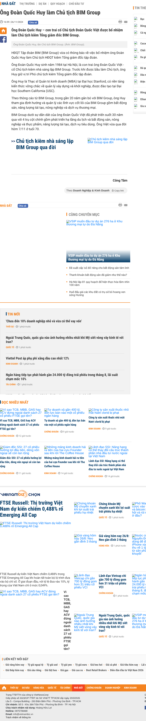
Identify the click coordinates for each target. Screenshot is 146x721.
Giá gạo (64, 670)
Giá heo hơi (96, 665)
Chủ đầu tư (76, 4)
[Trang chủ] (3, 31)
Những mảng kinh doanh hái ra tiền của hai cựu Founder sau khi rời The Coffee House (64, 462)
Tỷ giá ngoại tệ (35, 665)
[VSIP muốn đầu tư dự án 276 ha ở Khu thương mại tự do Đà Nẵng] (98, 241)
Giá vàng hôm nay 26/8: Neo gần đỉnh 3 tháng (114, 538)
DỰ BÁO (26, 687)
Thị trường (27, 4)
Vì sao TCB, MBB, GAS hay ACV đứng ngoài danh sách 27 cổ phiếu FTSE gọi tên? (19, 425)
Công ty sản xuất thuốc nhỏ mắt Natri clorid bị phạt (107, 419)
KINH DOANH (130, 687)
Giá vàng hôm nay (15, 665)
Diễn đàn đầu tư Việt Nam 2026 (126, 670)
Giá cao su (77, 670)
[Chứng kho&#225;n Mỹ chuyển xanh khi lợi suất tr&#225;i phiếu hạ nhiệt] (85, 509)
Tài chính (11, 384)
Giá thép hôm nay (15, 670)
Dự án (42, 4)
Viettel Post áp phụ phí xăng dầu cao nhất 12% (37, 358)
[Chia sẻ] (3, 39)
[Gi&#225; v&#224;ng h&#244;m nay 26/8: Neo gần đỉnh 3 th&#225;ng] (85, 541)
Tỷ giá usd (52, 665)
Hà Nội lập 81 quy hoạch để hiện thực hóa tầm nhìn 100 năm (99, 284)
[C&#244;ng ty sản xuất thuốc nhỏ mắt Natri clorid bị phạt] (109, 411)
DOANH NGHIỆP (112, 687)
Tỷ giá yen (66, 665)
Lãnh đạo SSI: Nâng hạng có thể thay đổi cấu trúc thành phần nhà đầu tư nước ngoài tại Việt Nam (107, 465)
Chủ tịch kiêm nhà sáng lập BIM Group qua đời (44, 144)
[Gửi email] (125, 22)
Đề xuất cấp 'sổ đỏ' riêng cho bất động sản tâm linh (99, 268)
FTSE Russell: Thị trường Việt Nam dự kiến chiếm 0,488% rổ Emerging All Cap (31, 509)
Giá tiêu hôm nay (129, 665)
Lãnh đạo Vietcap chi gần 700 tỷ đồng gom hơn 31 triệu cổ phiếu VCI (112, 581)
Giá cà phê (111, 665)
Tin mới (13, 314)
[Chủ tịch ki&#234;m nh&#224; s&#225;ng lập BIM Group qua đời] (103, 154)
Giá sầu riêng (34, 670)
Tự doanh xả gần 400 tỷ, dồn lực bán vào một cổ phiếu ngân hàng (64, 422)
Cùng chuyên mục (84, 214)
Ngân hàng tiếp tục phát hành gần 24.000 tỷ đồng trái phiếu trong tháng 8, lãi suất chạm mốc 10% (62, 377)
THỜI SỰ (14, 687)
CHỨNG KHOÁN (94, 687)
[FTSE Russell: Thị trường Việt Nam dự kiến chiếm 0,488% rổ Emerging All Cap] (35, 545)
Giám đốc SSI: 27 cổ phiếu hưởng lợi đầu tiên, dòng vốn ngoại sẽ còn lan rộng (20, 462)
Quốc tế (10, 347)
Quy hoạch (57, 4)
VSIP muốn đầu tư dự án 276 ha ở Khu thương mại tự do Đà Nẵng (94, 258)
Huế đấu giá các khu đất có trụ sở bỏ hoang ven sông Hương (97, 294)
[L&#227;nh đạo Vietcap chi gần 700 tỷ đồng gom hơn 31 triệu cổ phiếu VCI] (85, 581)
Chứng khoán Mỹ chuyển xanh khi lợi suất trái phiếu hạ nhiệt (114, 507)
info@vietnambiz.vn (23, 714)
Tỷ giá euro (81, 665)
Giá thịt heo (51, 670)
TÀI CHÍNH (65, 687)
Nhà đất (9, 3)
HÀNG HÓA (38, 687)
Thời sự (10, 326)
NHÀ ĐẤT (78, 687)
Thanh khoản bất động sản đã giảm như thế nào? (98, 275)
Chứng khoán (7, 436)
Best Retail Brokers (96, 670)
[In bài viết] (121, 22)
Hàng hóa (104, 545)
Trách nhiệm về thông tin (18, 717)
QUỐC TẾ (52, 687)
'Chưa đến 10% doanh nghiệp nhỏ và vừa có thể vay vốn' (44, 321)
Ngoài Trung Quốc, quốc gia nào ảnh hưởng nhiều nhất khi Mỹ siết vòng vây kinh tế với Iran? (65, 340)
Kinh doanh (12, 363)
